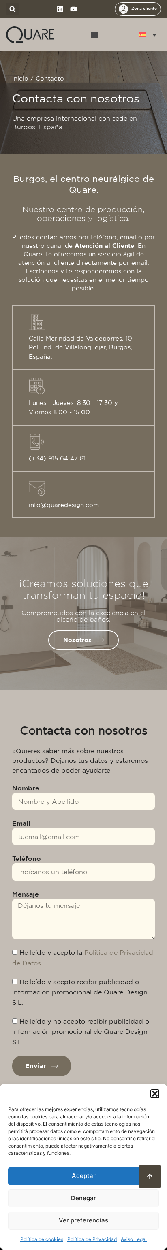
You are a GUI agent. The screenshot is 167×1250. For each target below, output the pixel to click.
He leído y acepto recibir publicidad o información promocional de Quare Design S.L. (80, 992)
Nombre (25, 788)
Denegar (83, 1198)
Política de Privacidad (92, 1239)
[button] (155, 1094)
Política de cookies (41, 1239)
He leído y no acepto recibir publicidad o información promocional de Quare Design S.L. (80, 1032)
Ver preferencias (83, 1220)
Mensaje (25, 894)
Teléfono (26, 858)
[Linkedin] (60, 9)
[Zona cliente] (123, 9)
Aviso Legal (134, 1239)
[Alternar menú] (94, 35)
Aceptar (84, 1176)
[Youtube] (73, 9)
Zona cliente (144, 8)
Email (21, 823)
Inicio (20, 78)
